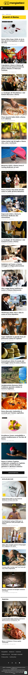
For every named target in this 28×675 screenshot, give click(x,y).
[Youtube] (19, 662)
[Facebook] (8, 662)
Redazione (4, 120)
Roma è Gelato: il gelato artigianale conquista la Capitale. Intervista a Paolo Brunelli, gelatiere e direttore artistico (13, 464)
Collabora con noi (5, 654)
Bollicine (9, 270)
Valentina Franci (5, 468)
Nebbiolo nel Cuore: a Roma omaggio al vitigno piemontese (12, 265)
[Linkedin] (15, 662)
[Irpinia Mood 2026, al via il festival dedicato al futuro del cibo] (14, 489)
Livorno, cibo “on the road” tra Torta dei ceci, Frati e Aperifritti (13, 568)
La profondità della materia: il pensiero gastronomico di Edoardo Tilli (13, 619)
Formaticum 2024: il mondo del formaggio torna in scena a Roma (13, 362)
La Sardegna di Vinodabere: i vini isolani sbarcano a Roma (13, 93)
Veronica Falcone (5, 44)
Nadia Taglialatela (6, 501)
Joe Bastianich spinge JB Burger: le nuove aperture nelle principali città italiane (12, 522)
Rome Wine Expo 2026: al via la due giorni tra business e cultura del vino (12, 40)
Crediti (14, 673)
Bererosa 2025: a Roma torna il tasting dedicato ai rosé (12, 166)
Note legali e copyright (16, 654)
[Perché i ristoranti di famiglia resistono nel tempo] (14, 580)
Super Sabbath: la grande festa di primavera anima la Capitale (13, 337)
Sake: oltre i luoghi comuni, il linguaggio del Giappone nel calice (14, 545)
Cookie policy (13, 657)
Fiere (8, 196)
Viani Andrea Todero (7, 525)
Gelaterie (9, 443)
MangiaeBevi (4, 651)
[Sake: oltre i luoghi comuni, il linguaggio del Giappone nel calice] (14, 535)
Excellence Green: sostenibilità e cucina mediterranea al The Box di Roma (13, 437)
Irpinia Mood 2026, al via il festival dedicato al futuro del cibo (12, 499)
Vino (11, 21)
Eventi (9, 21)
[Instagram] (12, 662)
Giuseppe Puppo (6, 644)
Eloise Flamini (4, 144)
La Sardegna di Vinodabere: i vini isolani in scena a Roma (13, 240)
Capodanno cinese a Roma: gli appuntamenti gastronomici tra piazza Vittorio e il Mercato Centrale (12, 67)
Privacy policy (4, 657)
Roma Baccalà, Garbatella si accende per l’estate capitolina (12, 412)
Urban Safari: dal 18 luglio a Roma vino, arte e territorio (13, 142)
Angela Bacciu (5, 96)
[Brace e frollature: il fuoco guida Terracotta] (14, 631)
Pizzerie (9, 99)
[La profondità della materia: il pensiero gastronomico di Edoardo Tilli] (14, 609)
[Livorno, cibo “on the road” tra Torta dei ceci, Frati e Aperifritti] (14, 557)
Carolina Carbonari (5, 291)
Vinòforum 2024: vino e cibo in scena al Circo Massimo (12, 313)
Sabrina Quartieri (5, 72)
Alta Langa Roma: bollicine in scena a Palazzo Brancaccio (11, 289)
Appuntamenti (4, 21)
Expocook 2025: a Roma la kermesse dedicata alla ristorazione (11, 215)
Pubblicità (18, 651)
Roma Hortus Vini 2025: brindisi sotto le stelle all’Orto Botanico (12, 190)
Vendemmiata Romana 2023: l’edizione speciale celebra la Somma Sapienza (11, 387)
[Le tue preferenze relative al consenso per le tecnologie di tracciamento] (25, 672)
